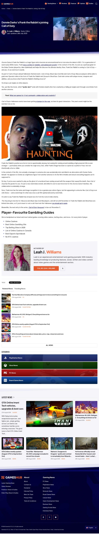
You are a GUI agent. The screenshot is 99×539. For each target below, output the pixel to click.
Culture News (47, 498)
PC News (12, 373)
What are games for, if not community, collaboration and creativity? (33, 95)
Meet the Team (28, 494)
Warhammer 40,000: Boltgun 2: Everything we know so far (31, 314)
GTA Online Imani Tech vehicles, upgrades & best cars (29, 304)
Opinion (82, 3)
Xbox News (13, 365)
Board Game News (16, 380)
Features (73, 3)
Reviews (64, 3)
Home (3, 8)
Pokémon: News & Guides (9, 489)
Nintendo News (47, 491)
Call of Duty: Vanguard (36, 207)
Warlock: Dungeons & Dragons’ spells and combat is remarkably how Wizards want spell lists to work (61, 454)
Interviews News (48, 511)
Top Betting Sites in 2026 (15, 228)
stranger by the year (43, 101)
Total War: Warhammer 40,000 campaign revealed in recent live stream (37, 454)
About (26, 481)
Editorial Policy (28, 491)
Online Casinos (11, 221)
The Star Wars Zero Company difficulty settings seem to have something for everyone (39, 295)
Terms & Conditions (30, 501)
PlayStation (27, 307)
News (8, 8)
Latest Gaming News (8, 483)
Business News (47, 504)
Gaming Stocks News (49, 507)
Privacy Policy (28, 498)
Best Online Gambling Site (15, 224)
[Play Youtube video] (49, 133)
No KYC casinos (11, 237)
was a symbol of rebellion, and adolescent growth (40, 65)
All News (49, 345)
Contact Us (27, 484)
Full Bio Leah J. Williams (46, 268)
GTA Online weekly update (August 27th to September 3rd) (31, 324)
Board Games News (49, 494)
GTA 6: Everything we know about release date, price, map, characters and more (38, 334)
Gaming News (51, 3)
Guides (91, 3)
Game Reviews (6, 486)
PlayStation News (15, 358)
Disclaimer (27, 488)
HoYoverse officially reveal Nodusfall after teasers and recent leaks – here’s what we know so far (86, 454)
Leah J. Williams (14, 31)
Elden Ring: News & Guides (10, 493)
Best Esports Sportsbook (15, 234)
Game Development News (51, 501)
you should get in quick (59, 203)
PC (23, 297)
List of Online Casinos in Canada (18, 231)
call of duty (15, 282)
